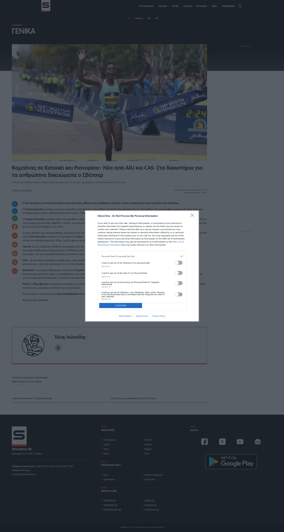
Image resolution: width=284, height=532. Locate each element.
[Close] (193, 216)
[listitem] (142, 256)
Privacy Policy (158, 316)
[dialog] (142, 266)
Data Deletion (125, 316)
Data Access (142, 316)
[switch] (179, 263)
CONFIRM (120, 305)
